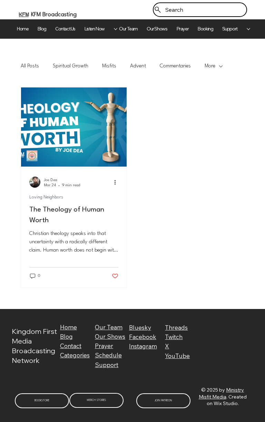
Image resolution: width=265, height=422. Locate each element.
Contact (70, 345)
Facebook (142, 336)
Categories (75, 355)
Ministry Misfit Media (221, 393)
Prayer (104, 345)
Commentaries (175, 66)
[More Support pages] (248, 29)
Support (106, 364)
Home (68, 327)
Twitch (174, 336)
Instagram (143, 346)
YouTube (177, 355)
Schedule (108, 355)
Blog (66, 336)
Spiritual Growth (70, 66)
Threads (176, 327)
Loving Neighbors (46, 197)
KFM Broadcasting (54, 15)
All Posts (30, 66)
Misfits (109, 66)
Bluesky (140, 327)
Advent (138, 66)
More (210, 66)
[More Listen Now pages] (115, 29)
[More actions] (117, 182)
